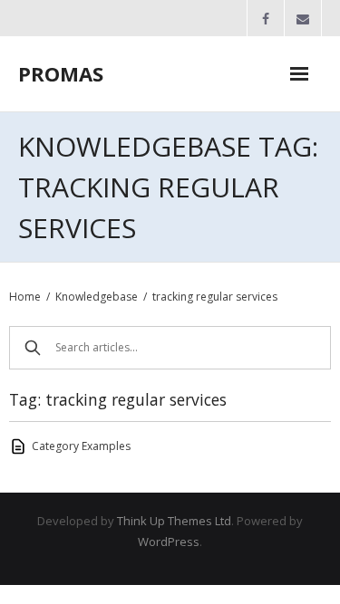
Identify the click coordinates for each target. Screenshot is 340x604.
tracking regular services (214, 296)
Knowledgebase (96, 296)
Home (25, 296)
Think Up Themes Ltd (174, 521)
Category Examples (81, 446)
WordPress (168, 541)
